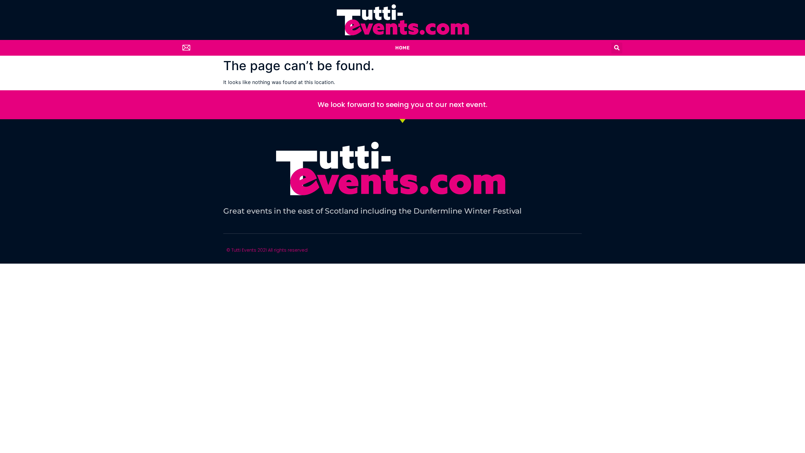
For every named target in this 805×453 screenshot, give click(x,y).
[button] (616, 47)
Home (402, 48)
